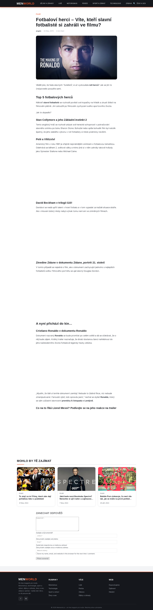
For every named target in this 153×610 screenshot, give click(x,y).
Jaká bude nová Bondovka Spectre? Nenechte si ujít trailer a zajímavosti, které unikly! (76, 498)
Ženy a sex (53, 595)
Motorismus (53, 585)
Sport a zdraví (54, 592)
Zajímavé (112, 588)
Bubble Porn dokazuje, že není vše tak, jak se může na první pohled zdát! (116, 498)
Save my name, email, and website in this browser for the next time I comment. (66, 554)
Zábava (81, 592)
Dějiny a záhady (85, 595)
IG (26, 598)
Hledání (111, 592)
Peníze (81, 588)
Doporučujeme (114, 585)
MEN (25, 3)
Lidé (80, 585)
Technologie (53, 588)
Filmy (38, 14)
